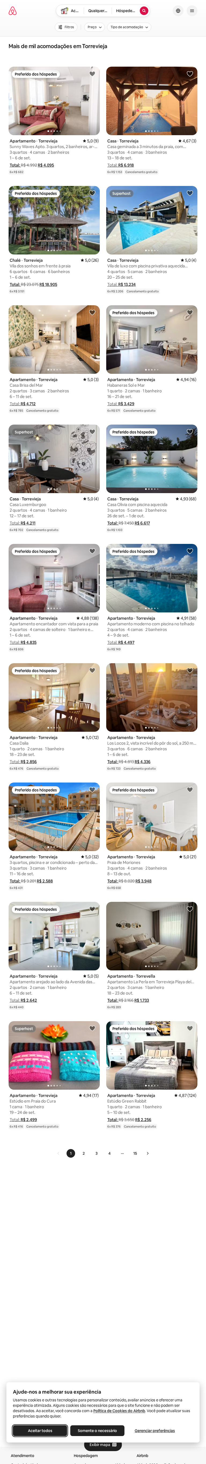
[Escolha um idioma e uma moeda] (178, 10)
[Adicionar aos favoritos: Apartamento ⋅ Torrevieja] (92, 73)
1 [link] (71, 1153)
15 (135, 1153)
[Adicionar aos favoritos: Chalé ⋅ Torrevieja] (92, 193)
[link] (58, 1153)
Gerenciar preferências (155, 1430)
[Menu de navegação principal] (192, 10)
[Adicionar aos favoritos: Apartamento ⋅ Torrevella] (190, 909)
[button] (15, 165)
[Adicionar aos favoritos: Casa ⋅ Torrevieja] (190, 73)
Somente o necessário (97, 1430)
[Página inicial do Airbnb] (13, 10)
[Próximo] (147, 1153)
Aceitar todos (40, 1430)
